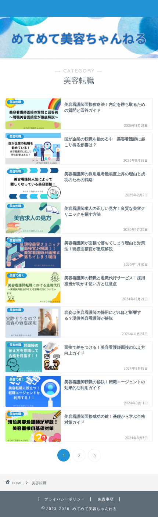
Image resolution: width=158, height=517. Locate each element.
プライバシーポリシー (64, 499)
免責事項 (106, 499)
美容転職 (39, 483)
